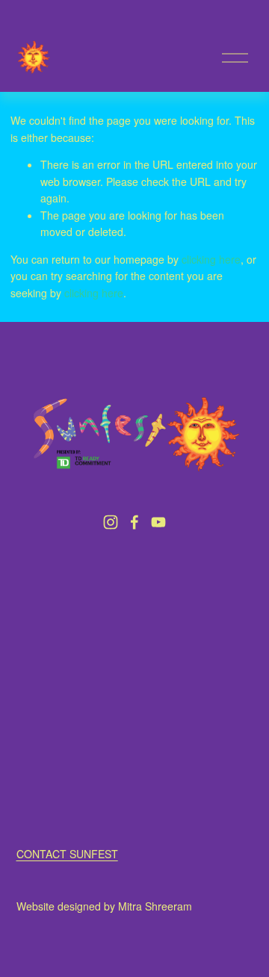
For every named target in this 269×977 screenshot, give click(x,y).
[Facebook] (134, 522)
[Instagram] (110, 522)
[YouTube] (158, 522)
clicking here (211, 259)
